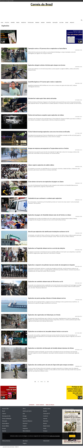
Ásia (24, 413)
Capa (2, 22)
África (24, 408)
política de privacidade (55, 436)
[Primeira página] (35, 382)
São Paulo (25, 441)
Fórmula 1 (25, 423)
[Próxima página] (45, 382)
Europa (4, 428)
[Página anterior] (38, 382)
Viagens (25, 443)
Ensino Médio (5, 426)
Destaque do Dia (6, 416)
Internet (45, 418)
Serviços (45, 431)
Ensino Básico (5, 423)
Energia (37, 22)
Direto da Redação (6, 418)
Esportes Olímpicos (27, 421)
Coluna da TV (46, 413)
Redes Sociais (46, 426)
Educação (55, 22)
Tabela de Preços (50, 404)
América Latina (47, 408)
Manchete (45, 421)
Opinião (13, 22)
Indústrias (25, 428)
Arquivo (72, 22)
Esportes (48, 22)
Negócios (23, 22)
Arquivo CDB (5, 408)
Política (7, 22)
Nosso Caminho (40, 404)
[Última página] (48, 382)
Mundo (43, 22)
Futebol (24, 426)
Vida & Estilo (46, 441)
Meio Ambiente (26, 431)
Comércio (45, 416)
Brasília (45, 411)
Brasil (17, 22)
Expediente (31, 404)
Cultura (61, 22)
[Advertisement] (41, 13)
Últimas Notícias (6, 441)
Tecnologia (31, 22)
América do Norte (27, 411)
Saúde (66, 22)
